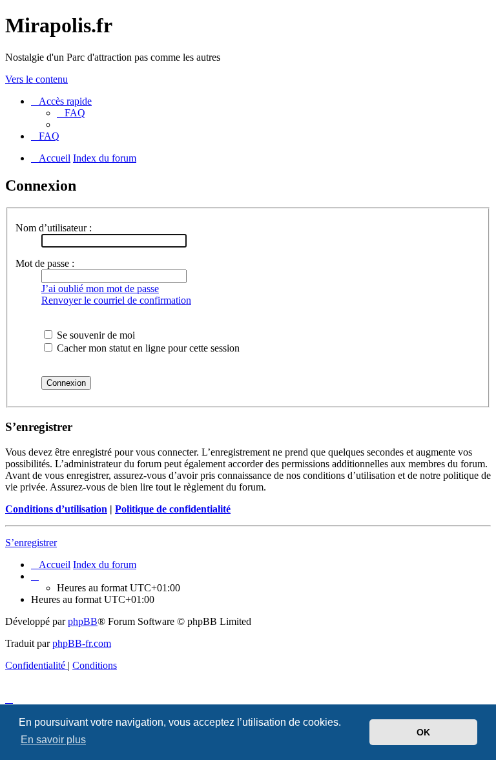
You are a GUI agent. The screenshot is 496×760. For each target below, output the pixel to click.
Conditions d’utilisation (56, 508)
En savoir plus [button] (53, 739)
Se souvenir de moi (94, 335)
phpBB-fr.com (81, 643)
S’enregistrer (31, 542)
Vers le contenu (36, 79)
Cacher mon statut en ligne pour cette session (147, 348)
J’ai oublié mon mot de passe (100, 288)
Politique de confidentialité (173, 508)
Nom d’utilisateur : (54, 227)
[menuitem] (71, 112)
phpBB (83, 621)
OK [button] (423, 732)
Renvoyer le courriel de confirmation (116, 300)
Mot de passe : (45, 263)
